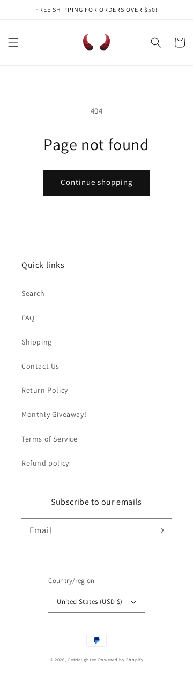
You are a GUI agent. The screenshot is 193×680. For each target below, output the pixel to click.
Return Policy (44, 390)
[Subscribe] (160, 530)
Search (33, 293)
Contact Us (40, 366)
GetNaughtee (82, 659)
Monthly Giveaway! (53, 414)
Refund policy (45, 463)
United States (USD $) (89, 601)
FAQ (28, 318)
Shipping (36, 342)
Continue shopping (97, 182)
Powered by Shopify (121, 659)
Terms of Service (49, 439)
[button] (13, 42)
